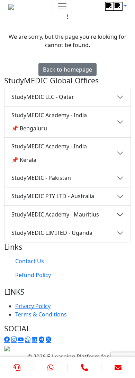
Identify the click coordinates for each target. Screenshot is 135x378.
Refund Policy (33, 275)
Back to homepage (67, 69)
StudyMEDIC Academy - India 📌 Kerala (49, 152)
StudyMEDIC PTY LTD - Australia (52, 196)
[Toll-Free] (84, 367)
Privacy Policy (33, 306)
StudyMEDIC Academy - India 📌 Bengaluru (49, 121)
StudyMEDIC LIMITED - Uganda (51, 233)
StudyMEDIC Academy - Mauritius (55, 214)
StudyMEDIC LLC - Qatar (42, 97)
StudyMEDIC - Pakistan (41, 178)
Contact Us (29, 261)
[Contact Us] (17, 367)
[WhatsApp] (51, 367)
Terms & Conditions (41, 314)
